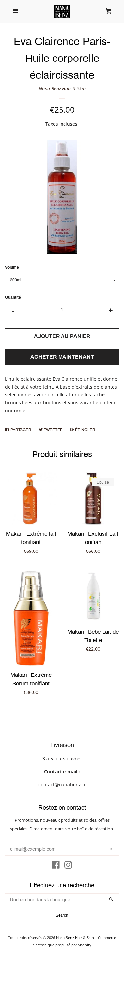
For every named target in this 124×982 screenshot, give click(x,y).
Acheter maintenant (62, 357)
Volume (12, 267)
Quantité (13, 297)
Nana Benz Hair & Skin (62, 88)
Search (62, 915)
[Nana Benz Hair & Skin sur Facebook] (56, 866)
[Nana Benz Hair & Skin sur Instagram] (68, 866)
